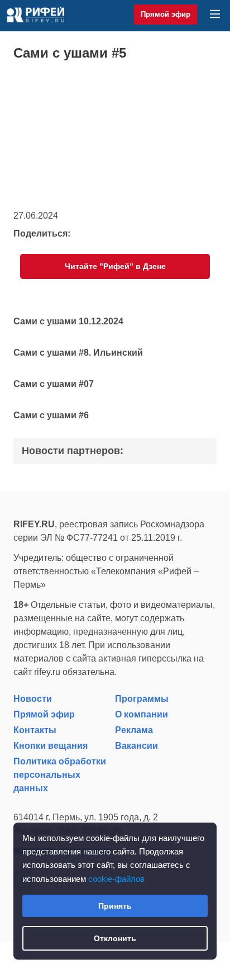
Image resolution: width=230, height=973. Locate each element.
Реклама (134, 730)
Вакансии (136, 745)
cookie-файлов (116, 879)
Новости (32, 698)
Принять (115, 905)
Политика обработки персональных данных (59, 775)
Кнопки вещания (50, 745)
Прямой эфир (165, 14)
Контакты (34, 730)
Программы (142, 698)
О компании (141, 714)
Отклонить (115, 938)
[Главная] (35, 14)
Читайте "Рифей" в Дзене (115, 266)
